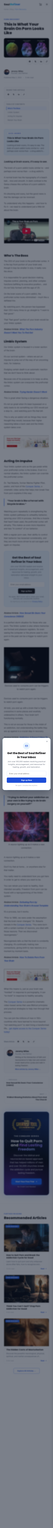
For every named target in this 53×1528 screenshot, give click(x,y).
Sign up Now (26, 780)
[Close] (47, 741)
